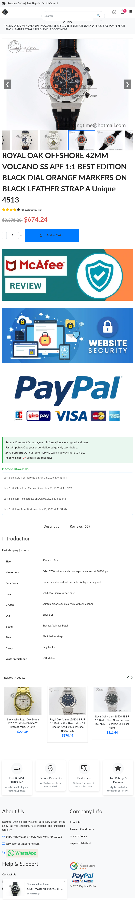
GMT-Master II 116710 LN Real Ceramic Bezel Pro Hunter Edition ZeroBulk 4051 (45, 889)
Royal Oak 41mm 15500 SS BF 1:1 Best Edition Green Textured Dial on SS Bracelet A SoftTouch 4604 (112, 722)
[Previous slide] (128, 678)
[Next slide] (131, 678)
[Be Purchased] (15, 889)
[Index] (114, 12)
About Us (75, 822)
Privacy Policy (78, 836)
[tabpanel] (23, 714)
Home (68, 22)
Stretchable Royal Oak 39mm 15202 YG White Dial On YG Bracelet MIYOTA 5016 (23, 723)
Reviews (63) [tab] (80, 526)
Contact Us (9, 874)
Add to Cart (54, 235)
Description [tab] (52, 526)
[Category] (131, 12)
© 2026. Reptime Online (83, 886)
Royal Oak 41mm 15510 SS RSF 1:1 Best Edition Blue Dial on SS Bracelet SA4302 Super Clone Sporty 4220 (67, 725)
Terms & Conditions (82, 829)
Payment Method (80, 843)
